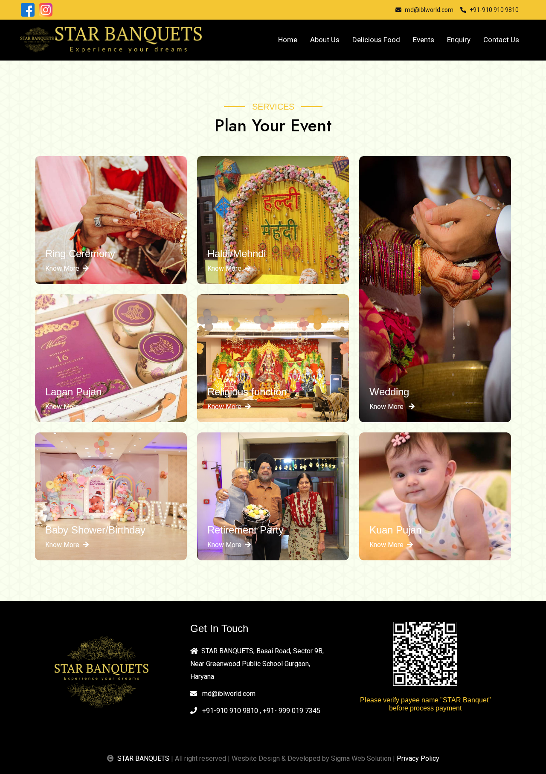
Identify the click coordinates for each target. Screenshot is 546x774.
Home (287, 39)
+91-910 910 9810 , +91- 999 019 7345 (260, 711)
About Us (325, 39)
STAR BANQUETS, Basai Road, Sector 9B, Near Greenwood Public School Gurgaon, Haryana (257, 664)
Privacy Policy (418, 758)
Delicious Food (376, 39)
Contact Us (501, 39)
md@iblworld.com (228, 694)
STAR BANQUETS (143, 758)
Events (423, 39)
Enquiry (458, 39)
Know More (62, 268)
